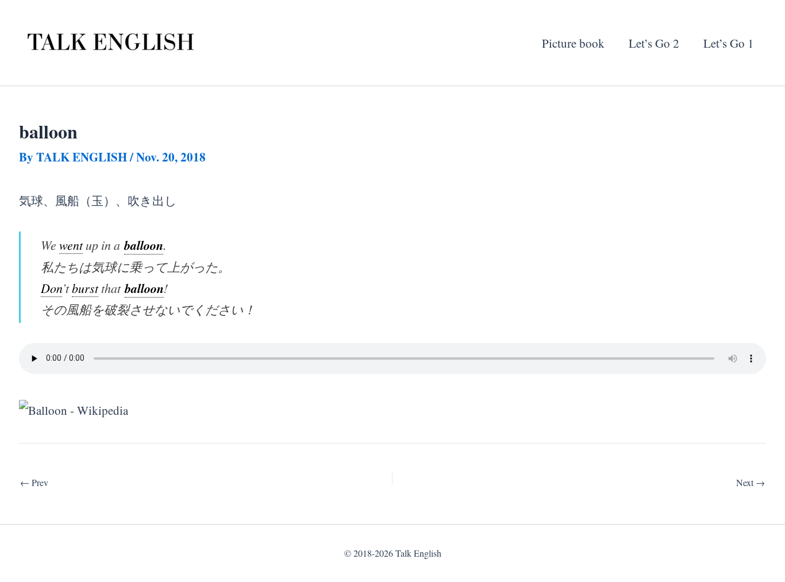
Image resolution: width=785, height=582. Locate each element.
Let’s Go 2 (654, 43)
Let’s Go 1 (728, 43)
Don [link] (51, 288)
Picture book (573, 43)
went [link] (71, 245)
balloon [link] (143, 245)
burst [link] (85, 288)
